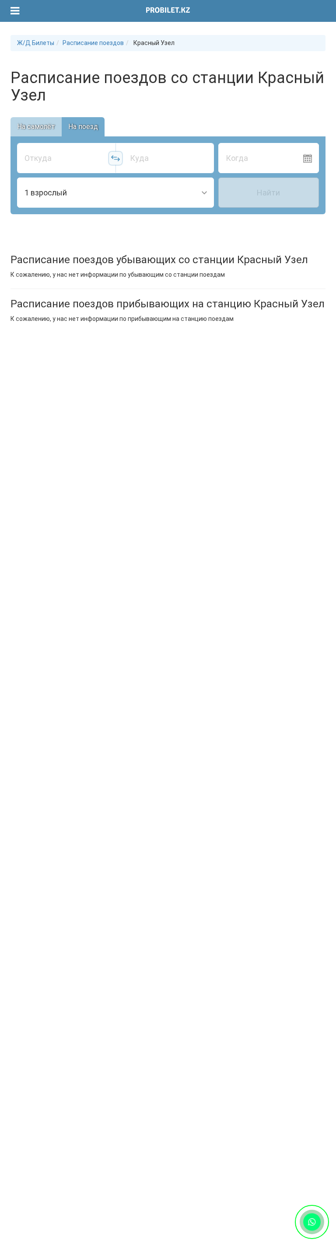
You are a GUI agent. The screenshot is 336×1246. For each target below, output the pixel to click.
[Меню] (15, 11)
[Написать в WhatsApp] (312, 1222)
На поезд (83, 126)
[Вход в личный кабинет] (315, 11)
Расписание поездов (93, 42)
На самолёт (36, 126)
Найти (268, 192)
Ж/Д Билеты (35, 42)
